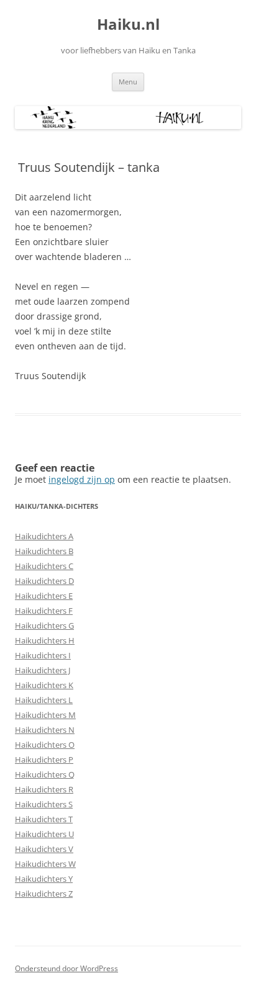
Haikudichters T (44, 819)
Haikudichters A (44, 536)
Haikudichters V (44, 848)
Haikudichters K (44, 685)
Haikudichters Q (45, 774)
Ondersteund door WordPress (66, 968)
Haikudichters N (45, 729)
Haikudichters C (44, 566)
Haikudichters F (44, 610)
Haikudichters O (45, 744)
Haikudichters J (42, 670)
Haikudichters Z (44, 893)
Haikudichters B (44, 551)
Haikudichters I (43, 655)
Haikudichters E (44, 595)
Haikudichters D (44, 580)
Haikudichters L (44, 700)
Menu (128, 81)
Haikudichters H (45, 640)
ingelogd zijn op (81, 479)
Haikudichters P (44, 759)
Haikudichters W (45, 863)
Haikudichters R (44, 789)
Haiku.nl (128, 24)
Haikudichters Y (44, 878)
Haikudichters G (44, 625)
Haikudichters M (45, 714)
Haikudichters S (44, 804)
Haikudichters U (44, 834)
